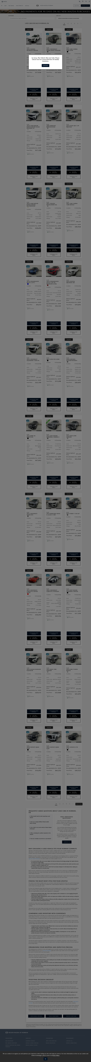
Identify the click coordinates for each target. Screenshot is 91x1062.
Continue (45, 65)
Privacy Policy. (56, 1055)
